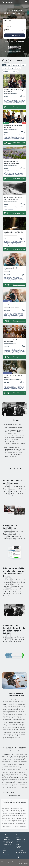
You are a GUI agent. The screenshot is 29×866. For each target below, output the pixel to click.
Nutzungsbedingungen (20, 850)
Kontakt (4, 850)
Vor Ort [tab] (5, 20)
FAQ (3, 852)
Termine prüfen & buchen (19, 106)
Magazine (17, 844)
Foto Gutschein (19, 846)
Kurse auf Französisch (7, 842)
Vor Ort (9, 65)
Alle (4, 65)
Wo (4, 23)
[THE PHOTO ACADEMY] (8, 2)
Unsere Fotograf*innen (20, 839)
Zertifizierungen (6, 854)
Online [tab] (10, 20)
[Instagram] (18, 857)
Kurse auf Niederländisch (8, 841)
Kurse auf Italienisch (7, 844)
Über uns (17, 837)
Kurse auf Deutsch (6, 837)
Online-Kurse (16, 65)
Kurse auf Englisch (7, 839)
